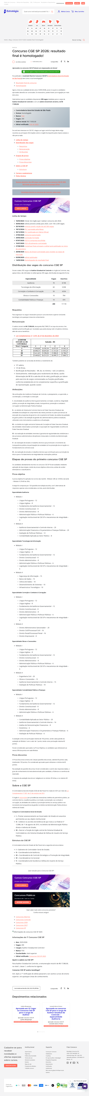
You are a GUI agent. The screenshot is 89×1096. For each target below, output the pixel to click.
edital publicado (31, 257)
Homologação (21, 86)
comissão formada (32, 238)
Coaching (48, 1056)
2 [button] (40, 1032)
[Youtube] (74, 1063)
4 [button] (43, 1032)
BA (44, 28)
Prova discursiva (25, 162)
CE (48, 28)
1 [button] (38, 1032)
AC (28, 28)
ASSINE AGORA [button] (23, 902)
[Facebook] (70, 1063)
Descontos (48, 1062)
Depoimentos (49, 1064)
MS (36, 31)
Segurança (27, 1053)
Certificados (49, 1066)
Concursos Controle (23, 920)
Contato (6, 4)
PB (48, 31)
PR (61, 31)
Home (6, 40)
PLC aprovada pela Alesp (34, 229)
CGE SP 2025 (33, 124)
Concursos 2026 (22, 922)
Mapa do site (28, 1064)
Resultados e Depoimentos (48, 2)
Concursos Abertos (23, 917)
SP (57, 34)
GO (61, 28)
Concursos (69, 3)
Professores (36, 2)
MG (32, 31)
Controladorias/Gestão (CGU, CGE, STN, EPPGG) (26, 988)
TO (61, 34)
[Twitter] (78, 1063)
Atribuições (23, 152)
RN (32, 34)
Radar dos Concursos (9, 2)
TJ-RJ (31, 2)
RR (40, 34)
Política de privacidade (30, 1056)
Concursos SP (21, 928)
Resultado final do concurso (26, 83)
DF (53, 28)
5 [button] (44, 1032)
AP (40, 28)
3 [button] (41, 1032)
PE (53, 31)
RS (44, 34)
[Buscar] (52, 11)
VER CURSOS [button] (21, 208)
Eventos (27, 1062)
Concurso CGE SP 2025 (37, 956)
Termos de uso (28, 1058)
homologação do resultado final (37, 260)
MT (40, 31)
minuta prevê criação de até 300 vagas (39, 226)
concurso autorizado (32, 235)
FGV (22, 116)
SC (48, 34)
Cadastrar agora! (10, 1065)
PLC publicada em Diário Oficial (36, 232)
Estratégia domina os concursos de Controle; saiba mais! (41, 192)
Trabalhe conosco (29, 1068)
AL (32, 28)
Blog (10, 40)
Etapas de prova (22, 156)
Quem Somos (28, 1051)
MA (28, 31)
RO (36, 34)
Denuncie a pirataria (30, 1060)
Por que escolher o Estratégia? (53, 1058)
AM (36, 28)
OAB (83, 3)
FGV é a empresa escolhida (35, 240)
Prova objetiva (24, 159)
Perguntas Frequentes (51, 1060)
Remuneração (24, 149)
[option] (26, 1013)
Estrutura (23, 169)
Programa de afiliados (30, 1066)
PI (57, 31)
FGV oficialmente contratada (35, 243)
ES (57, 28)
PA (44, 31)
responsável (23, 798)
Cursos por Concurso (51, 1051)
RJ (28, 34)
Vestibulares (49, 1053)
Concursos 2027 (22, 925)
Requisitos (23, 146)
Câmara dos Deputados (23, 2)
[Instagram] (68, 1063)
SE (53, 34)
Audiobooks (49, 1068)
